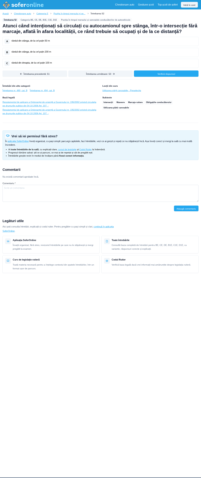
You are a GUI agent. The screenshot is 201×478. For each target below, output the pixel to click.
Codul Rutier (85, 149)
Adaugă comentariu (186, 208)
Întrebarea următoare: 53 (98, 74)
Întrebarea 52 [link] (97, 13)
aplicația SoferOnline (18, 141)
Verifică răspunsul (166, 74)
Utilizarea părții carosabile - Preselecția (121, 90)
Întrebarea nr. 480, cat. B (15, 90)
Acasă (6, 13)
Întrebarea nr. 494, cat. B (42, 90)
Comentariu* (9, 183)
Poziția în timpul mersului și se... (69, 13)
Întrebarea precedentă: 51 (37, 74)
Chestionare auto (22, 13)
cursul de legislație (67, 149)
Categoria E (42, 13)
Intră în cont (189, 5)
